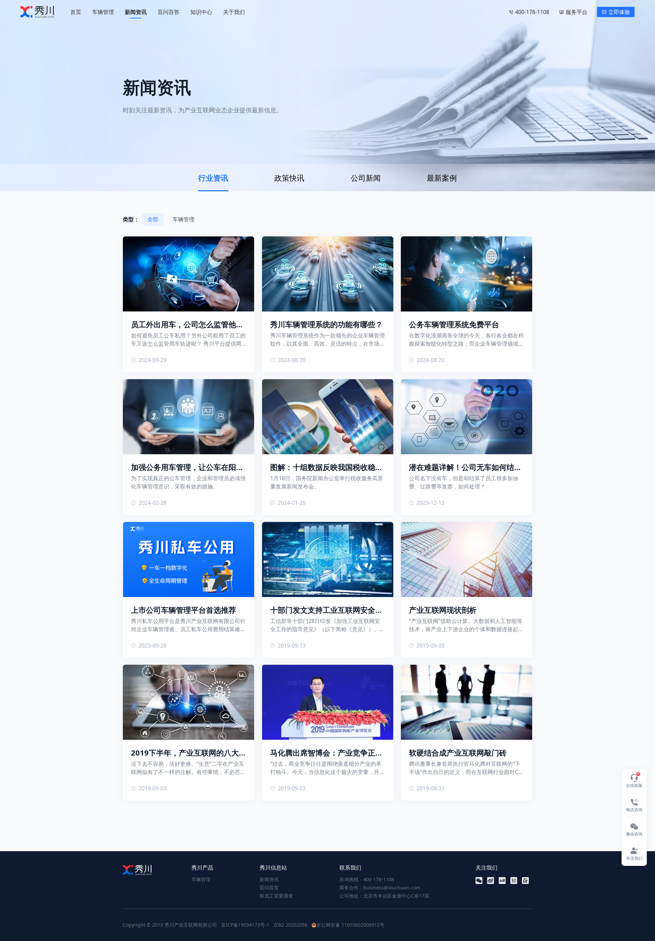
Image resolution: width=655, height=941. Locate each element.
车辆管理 (103, 12)
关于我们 (234, 12)
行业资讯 (213, 177)
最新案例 (442, 177)
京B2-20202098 (290, 925)
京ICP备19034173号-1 (245, 925)
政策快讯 (289, 177)
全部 (152, 219)
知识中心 (201, 12)
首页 (75, 12)
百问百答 (168, 12)
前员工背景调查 (276, 895)
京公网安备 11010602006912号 (350, 925)
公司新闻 (366, 177)
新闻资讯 (136, 12)
